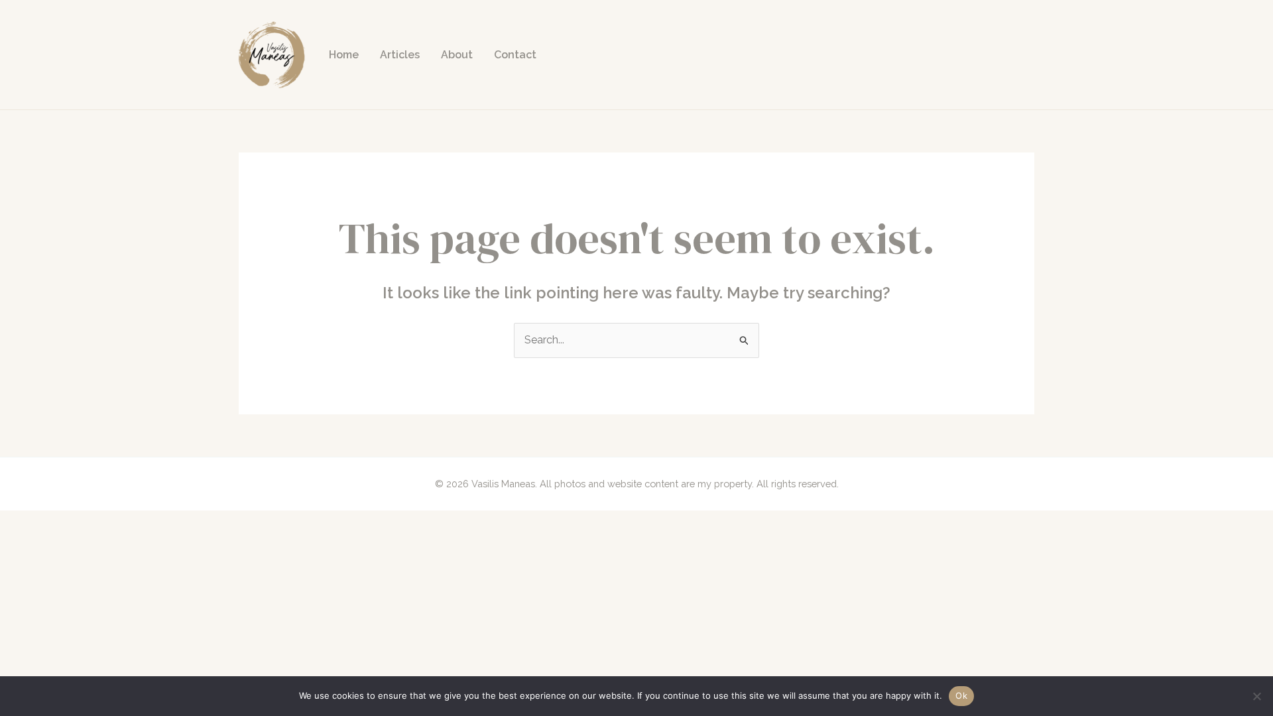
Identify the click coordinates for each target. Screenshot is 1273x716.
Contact (515, 54)
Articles (400, 54)
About (457, 54)
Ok (961, 695)
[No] (1256, 696)
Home (344, 54)
